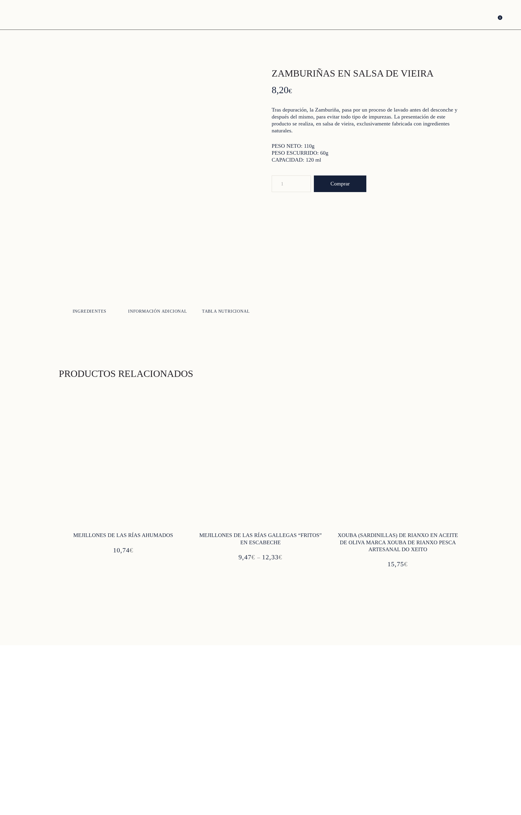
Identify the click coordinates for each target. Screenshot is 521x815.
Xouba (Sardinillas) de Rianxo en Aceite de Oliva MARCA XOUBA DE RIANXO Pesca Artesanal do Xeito (398, 542)
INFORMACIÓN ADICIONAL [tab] (157, 311)
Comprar (340, 184)
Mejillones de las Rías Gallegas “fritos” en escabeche (260, 538)
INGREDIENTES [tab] (90, 311)
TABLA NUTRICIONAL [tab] (226, 311)
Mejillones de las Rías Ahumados (123, 535)
